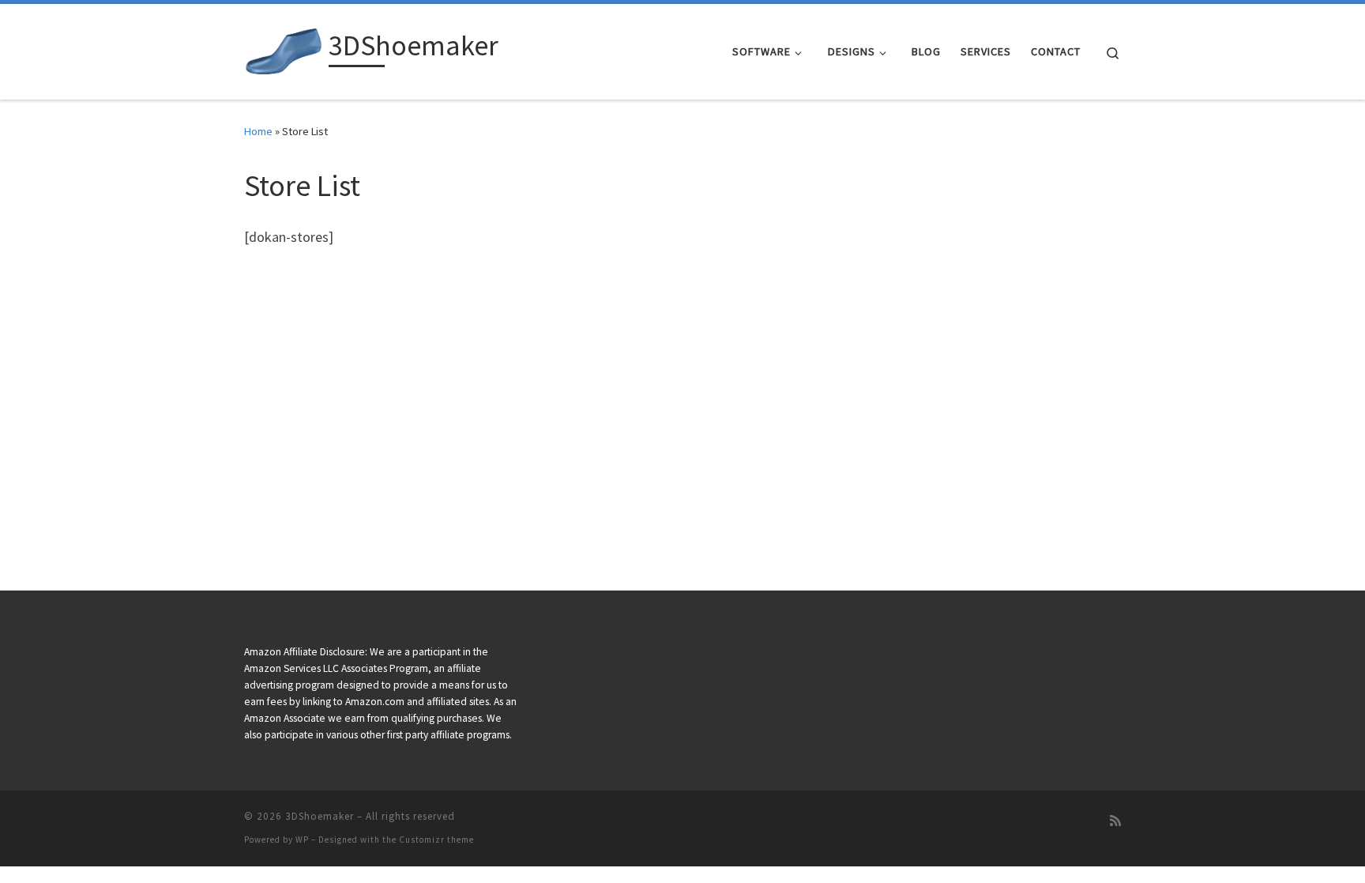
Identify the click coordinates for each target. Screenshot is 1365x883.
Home (258, 131)
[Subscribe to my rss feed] (1115, 821)
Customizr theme (436, 839)
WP (302, 839)
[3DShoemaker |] (283, 48)
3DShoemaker (319, 816)
